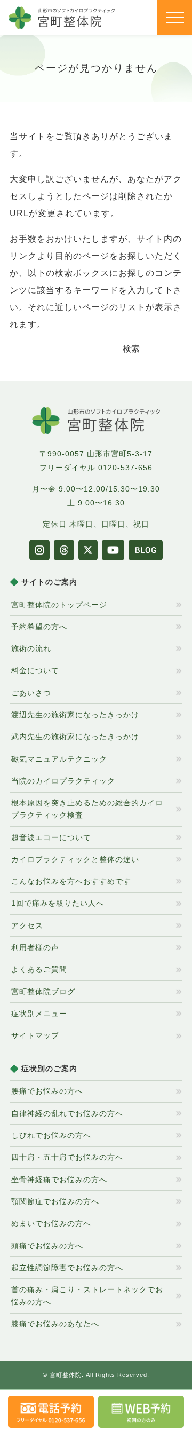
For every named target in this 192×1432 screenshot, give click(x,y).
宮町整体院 (66, 1375)
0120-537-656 (125, 467)
